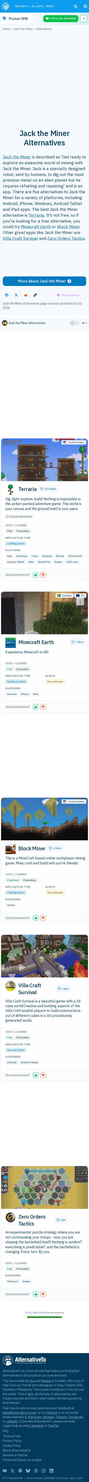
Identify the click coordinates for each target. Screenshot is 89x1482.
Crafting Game (15, 543)
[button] (48, 489)
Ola (32, 1381)
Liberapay (37, 1426)
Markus (46, 1381)
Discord (52, 1413)
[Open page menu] (85, 6)
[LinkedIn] (51, 1471)
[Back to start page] (6, 6)
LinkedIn (12, 1421)
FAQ (5, 1431)
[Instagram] (43, 1471)
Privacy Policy (12, 1441)
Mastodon (35, 1417)
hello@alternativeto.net (19, 1413)
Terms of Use (12, 1436)
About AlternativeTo (17, 1450)
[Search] (76, 6)
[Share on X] (16, 295)
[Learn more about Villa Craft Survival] (10, 986)
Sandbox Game (16, 681)
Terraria (36, 215)
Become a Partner (15, 1455)
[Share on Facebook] (7, 295)
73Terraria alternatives (18, 516)
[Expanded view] (72, 323)
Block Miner (68, 226)
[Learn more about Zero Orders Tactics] (10, 1217)
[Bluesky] (28, 1471)
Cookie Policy (12, 1445)
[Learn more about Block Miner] (10, 849)
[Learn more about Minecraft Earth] (10, 643)
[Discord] (5, 1471)
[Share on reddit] (26, 295)
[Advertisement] (44, 77)
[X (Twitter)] (12, 1471)
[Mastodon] (20, 1471)
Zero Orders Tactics (66, 238)
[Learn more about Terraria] (10, 489)
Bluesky (48, 1417)
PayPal (53, 1426)
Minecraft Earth (36, 226)
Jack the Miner (17, 156)
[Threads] (36, 1471)
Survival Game (15, 1050)
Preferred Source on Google (22, 1460)
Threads (61, 1417)
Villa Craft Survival (20, 238)
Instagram (75, 1417)
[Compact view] (77, 323)
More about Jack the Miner (42, 281)
